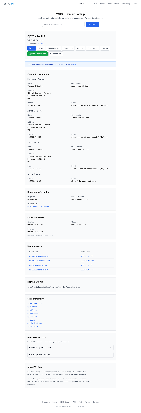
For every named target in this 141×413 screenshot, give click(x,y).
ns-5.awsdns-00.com (38, 265)
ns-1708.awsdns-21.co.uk (39, 261)
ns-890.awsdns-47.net (38, 270)
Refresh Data (55, 54)
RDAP (89, 4)
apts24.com (32, 310)
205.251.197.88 (87, 256)
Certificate (68, 48)
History (105, 48)
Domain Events (113, 4)
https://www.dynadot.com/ (38, 206)
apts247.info (32, 326)
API (74, 402)
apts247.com (32, 313)
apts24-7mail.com (34, 323)
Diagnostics (92, 48)
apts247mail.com (34, 303)
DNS (95, 4)
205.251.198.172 (87, 261)
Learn (54, 402)
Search (92, 24)
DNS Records (53, 48)
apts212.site (32, 307)
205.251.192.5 (86, 265)
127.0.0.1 (41, 44)
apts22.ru (31, 320)
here (74, 64)
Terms (87, 402)
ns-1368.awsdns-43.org (39, 256)
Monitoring (126, 4)
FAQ (80, 402)
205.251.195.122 (87, 270)
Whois (31, 48)
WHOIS (81, 4)
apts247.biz (32, 316)
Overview (46, 402)
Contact (96, 402)
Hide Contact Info (38, 54)
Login (135, 4)
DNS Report (65, 402)
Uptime (102, 4)
